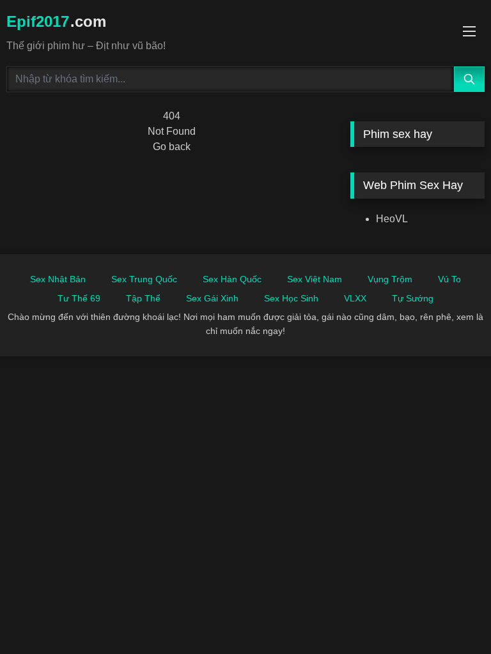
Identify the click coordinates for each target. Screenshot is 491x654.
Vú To (449, 279)
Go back (172, 146)
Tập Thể (143, 298)
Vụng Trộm (390, 279)
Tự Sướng (412, 298)
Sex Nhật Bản (58, 279)
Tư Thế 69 (79, 298)
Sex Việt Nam (314, 279)
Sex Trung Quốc (144, 279)
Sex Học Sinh (291, 298)
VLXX (355, 298)
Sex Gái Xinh (212, 298)
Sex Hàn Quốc (232, 279)
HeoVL (392, 218)
